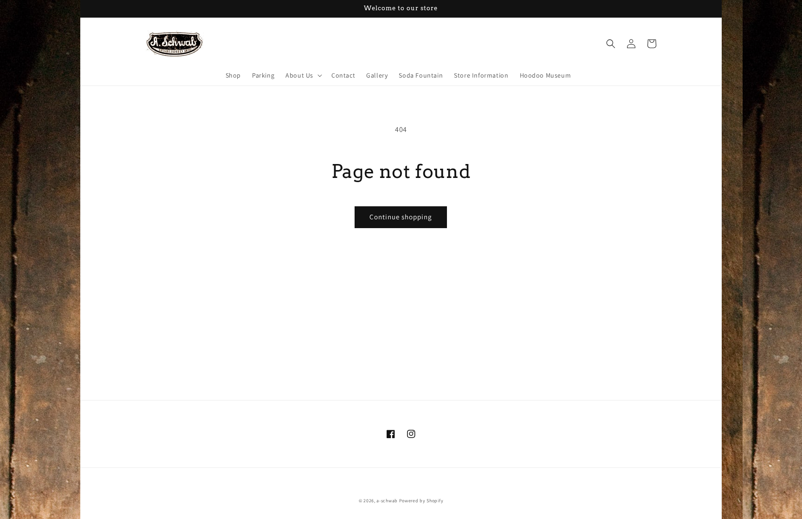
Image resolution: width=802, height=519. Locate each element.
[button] (303, 75)
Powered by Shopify (421, 501)
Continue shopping (400, 216)
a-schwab (387, 501)
